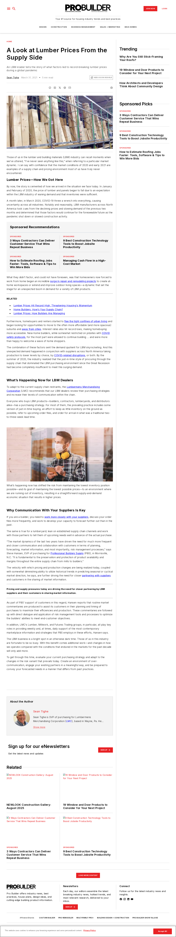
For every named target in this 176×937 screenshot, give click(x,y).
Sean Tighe (13, 77)
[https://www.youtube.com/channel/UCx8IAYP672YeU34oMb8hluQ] (132, 899)
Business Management (83, 27)
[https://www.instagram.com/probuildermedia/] (124, 899)
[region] (88, 931)
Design (42, 27)
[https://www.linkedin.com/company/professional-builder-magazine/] (128, 899)
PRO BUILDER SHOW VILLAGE (145, 918)
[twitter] (59, 87)
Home (9, 41)
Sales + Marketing (110, 27)
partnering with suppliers (96, 575)
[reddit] (64, 87)
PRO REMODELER (65, 918)
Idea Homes (131, 27)
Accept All (162, 931)
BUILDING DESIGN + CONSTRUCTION (113, 918)
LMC (69, 721)
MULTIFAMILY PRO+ (85, 918)
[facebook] (50, 87)
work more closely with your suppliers (66, 516)
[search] (14, 9)
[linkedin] (54, 87)
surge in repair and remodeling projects (73, 281)
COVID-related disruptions (69, 355)
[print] (111, 87)
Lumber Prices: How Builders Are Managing (39, 313)
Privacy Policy (89, 930)
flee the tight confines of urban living (85, 321)
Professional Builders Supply (67, 553)
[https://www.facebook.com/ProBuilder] (120, 899)
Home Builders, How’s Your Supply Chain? (38, 309)
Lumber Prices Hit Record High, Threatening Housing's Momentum (52, 305)
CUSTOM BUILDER (47, 918)
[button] (9, 9)
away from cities (31, 329)
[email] (69, 87)
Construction (59, 27)
